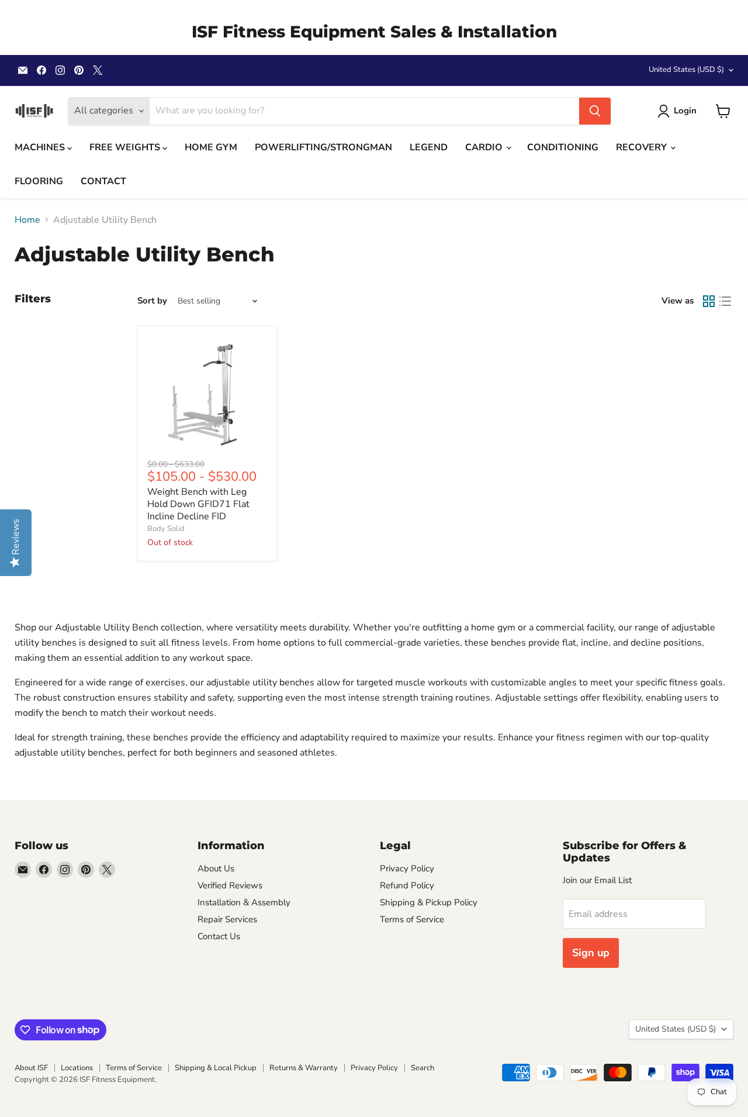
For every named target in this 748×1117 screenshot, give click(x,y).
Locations (77, 1068)
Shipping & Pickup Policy (428, 902)
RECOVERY (642, 147)
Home (27, 220)
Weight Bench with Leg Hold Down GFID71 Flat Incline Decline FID (198, 504)
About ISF (31, 1068)
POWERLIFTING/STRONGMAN (323, 147)
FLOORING (39, 181)
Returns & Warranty (303, 1068)
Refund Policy (407, 885)
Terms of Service (412, 919)
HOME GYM (211, 147)
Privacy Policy (407, 868)
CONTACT (103, 181)
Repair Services (227, 919)
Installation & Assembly (244, 902)
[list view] (725, 301)
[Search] (595, 111)
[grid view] (709, 301)
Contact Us (219, 936)
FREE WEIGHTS (125, 147)
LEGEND (429, 147)
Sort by (152, 301)
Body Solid (166, 528)
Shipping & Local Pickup (216, 1068)
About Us (216, 868)
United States (686, 69)
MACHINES (41, 147)
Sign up (591, 953)
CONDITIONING (562, 147)
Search (422, 1068)
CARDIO (485, 147)
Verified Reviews (230, 885)
